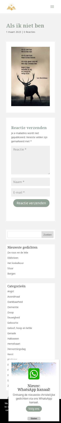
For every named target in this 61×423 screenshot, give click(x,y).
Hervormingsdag (16, 349)
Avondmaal (13, 296)
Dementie (12, 307)
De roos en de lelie (17, 252)
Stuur (10, 268)
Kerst (10, 354)
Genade (11, 333)
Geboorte (12, 322)
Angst (10, 291)
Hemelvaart (13, 343)
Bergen (11, 273)
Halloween (13, 338)
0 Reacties (29, 32)
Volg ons (33, 409)
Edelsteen (12, 257)
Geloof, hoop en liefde (19, 328)
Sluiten (34, 418)
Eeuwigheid (13, 317)
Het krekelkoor (15, 263)
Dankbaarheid (15, 301)
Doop (10, 312)
